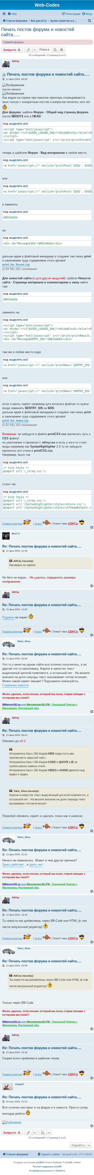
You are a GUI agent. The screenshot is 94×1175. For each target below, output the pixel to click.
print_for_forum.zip (16, 264)
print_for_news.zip (15, 420)
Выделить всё (18, 124)
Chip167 (19, 1084)
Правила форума (13, 42)
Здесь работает (13, 864)
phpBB (39, 1162)
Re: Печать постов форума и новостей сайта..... (41, 546)
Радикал (8, 617)
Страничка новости (15, 685)
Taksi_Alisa (23, 641)
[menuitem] (12, 14)
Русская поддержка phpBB (47, 1166)
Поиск (38, 523)
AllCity (15, 61)
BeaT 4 (16, 533)
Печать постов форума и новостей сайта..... (37, 32)
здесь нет (36, 864)
